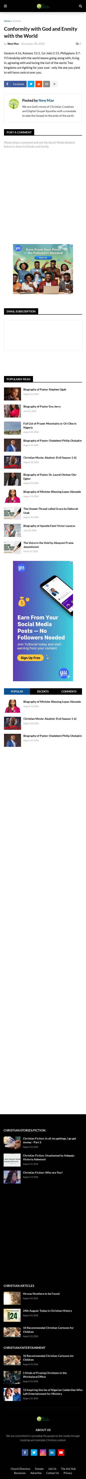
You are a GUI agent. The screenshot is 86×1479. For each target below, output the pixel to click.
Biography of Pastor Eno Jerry (42, 406)
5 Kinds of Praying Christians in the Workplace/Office (45, 1375)
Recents (43, 691)
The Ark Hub (68, 1468)
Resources (20, 1473)
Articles (17, 20)
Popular (17, 691)
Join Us (52, 1468)
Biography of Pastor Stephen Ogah (44, 389)
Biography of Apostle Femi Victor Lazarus (49, 525)
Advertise (36, 1473)
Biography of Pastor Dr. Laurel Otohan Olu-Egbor (50, 476)
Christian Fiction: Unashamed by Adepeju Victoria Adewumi (48, 1157)
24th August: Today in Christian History (47, 1310)
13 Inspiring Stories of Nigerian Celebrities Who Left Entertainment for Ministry (53, 1392)
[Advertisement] (45, 363)
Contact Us (52, 1473)
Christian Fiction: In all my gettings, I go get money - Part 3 (49, 1140)
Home (7, 20)
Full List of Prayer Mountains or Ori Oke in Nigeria (49, 425)
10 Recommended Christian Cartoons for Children (48, 1329)
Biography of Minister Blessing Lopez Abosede (52, 491)
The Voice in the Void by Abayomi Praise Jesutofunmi (48, 544)
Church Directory (20, 1468)
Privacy (68, 1473)
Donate (39, 1468)
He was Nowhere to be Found (41, 1293)
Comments (68, 691)
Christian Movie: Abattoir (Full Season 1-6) (49, 457)
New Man (46, 100)
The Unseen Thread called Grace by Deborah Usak (50, 510)
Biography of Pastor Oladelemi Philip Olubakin (52, 440)
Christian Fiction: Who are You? (43, 1172)
